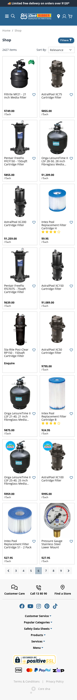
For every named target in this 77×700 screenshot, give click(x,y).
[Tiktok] (55, 606)
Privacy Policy (55, 681)
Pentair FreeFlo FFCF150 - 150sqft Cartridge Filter (15, 161)
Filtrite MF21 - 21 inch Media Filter (15, 95)
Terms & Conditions (27, 681)
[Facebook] (21, 606)
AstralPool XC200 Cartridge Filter (15, 223)
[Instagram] (38, 606)
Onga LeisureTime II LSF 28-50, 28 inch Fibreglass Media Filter (54, 162)
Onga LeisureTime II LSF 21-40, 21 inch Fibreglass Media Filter (17, 418)
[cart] (70, 16)
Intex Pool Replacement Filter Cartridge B (53, 416)
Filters (64, 40)
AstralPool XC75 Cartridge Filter (51, 95)
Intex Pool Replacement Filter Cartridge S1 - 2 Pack (17, 544)
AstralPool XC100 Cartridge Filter (52, 478)
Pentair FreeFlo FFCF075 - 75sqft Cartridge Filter (15, 289)
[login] (64, 16)
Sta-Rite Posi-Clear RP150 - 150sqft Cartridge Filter (16, 353)
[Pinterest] (46, 606)
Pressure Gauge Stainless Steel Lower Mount (51, 544)
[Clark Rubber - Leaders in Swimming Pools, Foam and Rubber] (36, 16)
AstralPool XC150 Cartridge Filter (52, 287)
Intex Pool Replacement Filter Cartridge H (53, 225)
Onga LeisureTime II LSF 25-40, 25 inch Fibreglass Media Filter (17, 482)
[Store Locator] (58, 16)
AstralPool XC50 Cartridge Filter (51, 351)
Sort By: (42, 50)
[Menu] (6, 16)
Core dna (43, 689)
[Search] (12, 16)
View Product (57, 88)
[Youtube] (30, 606)
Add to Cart (20, 88)
